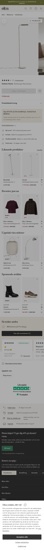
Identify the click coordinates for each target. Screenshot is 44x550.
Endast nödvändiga (22, 542)
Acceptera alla (22, 537)
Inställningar (22, 546)
